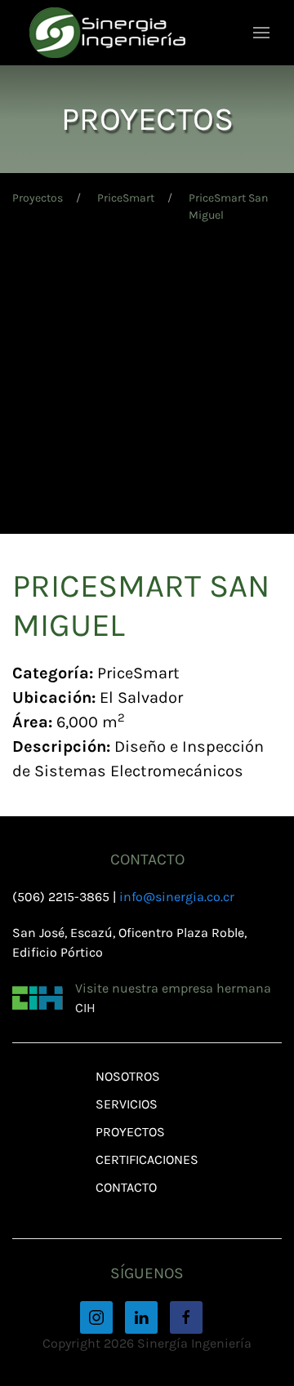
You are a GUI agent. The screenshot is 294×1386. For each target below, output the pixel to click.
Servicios (127, 1104)
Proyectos (37, 198)
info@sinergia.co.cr (176, 896)
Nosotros (128, 1076)
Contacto (126, 1187)
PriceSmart (125, 198)
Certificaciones (147, 1159)
